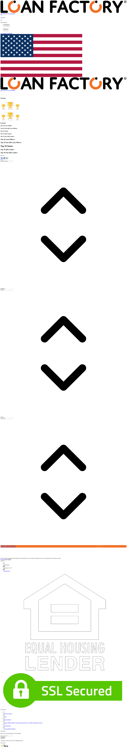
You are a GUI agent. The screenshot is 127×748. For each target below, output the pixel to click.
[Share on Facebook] (2, 158)
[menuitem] (6, 25)
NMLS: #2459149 (7, 719)
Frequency (3, 288)
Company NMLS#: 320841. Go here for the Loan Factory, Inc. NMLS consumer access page (22, 722)
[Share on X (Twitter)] (7, 158)
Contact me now (6, 571)
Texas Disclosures (7, 725)
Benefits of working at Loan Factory (8, 545)
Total (2, 159)
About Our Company (7, 713)
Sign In (2, 33)
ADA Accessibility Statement (9, 728)
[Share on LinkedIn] (4, 158)
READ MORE (4, 559)
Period (2, 417)
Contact (4, 716)
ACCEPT (9, 559)
